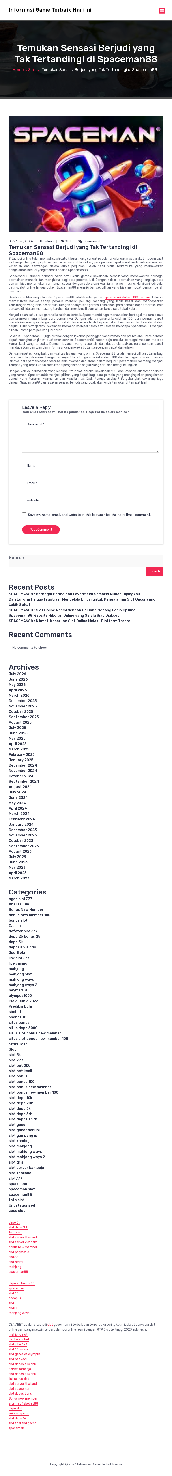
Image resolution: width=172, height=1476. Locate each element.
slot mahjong (20, 1146)
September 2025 (24, 717)
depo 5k (16, 942)
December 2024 (23, 765)
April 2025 (18, 744)
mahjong (16, 969)
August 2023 (20, 851)
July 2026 (17, 674)
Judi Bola (17, 952)
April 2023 (18, 873)
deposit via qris (22, 947)
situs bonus (19, 1022)
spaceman (18, 1184)
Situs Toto (18, 1044)
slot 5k (15, 1055)
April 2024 (18, 808)
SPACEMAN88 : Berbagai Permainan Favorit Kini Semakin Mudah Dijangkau (74, 594)
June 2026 (18, 679)
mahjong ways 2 (23, 985)
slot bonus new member (30, 1087)
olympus (15, 1298)
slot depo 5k (20, 1108)
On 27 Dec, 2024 (21, 241)
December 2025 (23, 701)
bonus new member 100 (29, 915)
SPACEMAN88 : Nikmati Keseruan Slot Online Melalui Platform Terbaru (71, 621)
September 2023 (24, 846)
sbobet (15, 1012)
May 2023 (17, 867)
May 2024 (17, 803)
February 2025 (22, 754)
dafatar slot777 (23, 931)
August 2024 (20, 787)
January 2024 (21, 824)
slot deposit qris (20, 1394)
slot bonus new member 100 (33, 1092)
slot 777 (16, 1060)
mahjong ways (21, 979)
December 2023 (23, 830)
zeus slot (17, 1211)
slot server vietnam (23, 1242)
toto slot (17, 1200)
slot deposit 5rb (23, 1119)
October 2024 (21, 776)
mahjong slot (20, 974)
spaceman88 (20, 1194)
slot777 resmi (18, 1349)
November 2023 (23, 835)
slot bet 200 (19, 1065)
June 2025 (18, 733)
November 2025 (23, 706)
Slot (32, 69)
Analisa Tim (19, 904)
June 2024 (18, 797)
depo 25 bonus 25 (24, 936)
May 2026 (17, 685)
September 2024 (24, 781)
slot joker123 (18, 1344)
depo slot (15, 1408)
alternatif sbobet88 (23, 1403)
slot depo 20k (21, 1103)
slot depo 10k (20, 1098)
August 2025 (20, 722)
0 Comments (92, 241)
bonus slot (18, 920)
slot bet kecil (20, 1071)
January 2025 (21, 760)
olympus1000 (20, 995)
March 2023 (19, 878)
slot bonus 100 (21, 1082)
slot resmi (16, 1262)
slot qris (16, 1162)
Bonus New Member (26, 909)
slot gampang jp (23, 1135)
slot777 (15, 1178)
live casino (18, 963)
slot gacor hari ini (24, 1130)
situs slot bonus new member (35, 1033)
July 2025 (17, 728)
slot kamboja (20, 1141)
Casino (15, 926)
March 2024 (19, 814)
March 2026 (19, 695)
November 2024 (23, 771)
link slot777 (19, 958)
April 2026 (18, 690)
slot (11, 1303)
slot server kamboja (26, 1168)
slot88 (13, 1257)
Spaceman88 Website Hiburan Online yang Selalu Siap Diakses (64, 615)
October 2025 (21, 711)
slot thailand (20, 1173)
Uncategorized (22, 1205)
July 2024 (17, 792)
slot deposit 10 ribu (22, 1364)
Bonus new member (23, 1399)
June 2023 (18, 862)
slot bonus (18, 1076)
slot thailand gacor (22, 1423)
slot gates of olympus (25, 1354)
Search (16, 557)
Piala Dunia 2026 (24, 1001)
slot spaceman (19, 1389)
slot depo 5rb (20, 1114)
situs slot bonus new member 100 (38, 1038)
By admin (47, 241)
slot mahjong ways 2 (27, 1157)
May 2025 (17, 738)
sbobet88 (17, 1017)
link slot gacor (19, 1413)
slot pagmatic (19, 1252)
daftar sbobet (19, 1339)
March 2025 (19, 749)
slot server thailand (23, 1237)
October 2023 (21, 840)
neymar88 (18, 990)
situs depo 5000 (23, 1028)
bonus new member (23, 1247)
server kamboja (20, 1369)
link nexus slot (19, 1379)
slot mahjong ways (25, 1151)
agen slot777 (20, 899)
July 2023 (17, 857)
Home (18, 69)
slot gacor (18, 1125)
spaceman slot (22, 1189)
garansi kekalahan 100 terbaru (127, 297)
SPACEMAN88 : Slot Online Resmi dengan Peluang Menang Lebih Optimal (72, 610)
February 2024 (22, 819)
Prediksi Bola (20, 1006)
